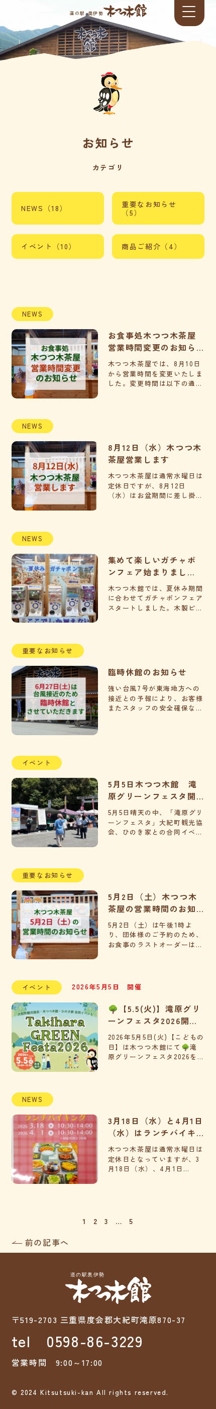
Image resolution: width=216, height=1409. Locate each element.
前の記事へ (47, 1242)
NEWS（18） (44, 208)
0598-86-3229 (95, 1341)
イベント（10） (48, 246)
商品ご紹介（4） (152, 246)
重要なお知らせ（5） (149, 208)
